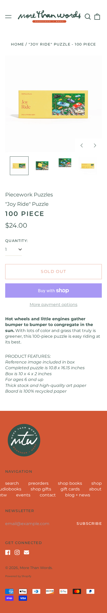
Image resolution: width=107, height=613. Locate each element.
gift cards (70, 489)
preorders (38, 483)
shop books (70, 483)
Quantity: (16, 240)
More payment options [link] (53, 304)
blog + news (77, 495)
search (12, 483)
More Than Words (36, 567)
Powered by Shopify (18, 576)
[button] (87, 16)
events (23, 495)
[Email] (26, 552)
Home (17, 44)
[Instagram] (17, 552)
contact (48, 495)
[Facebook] (7, 552)
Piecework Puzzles (29, 194)
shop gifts (41, 489)
